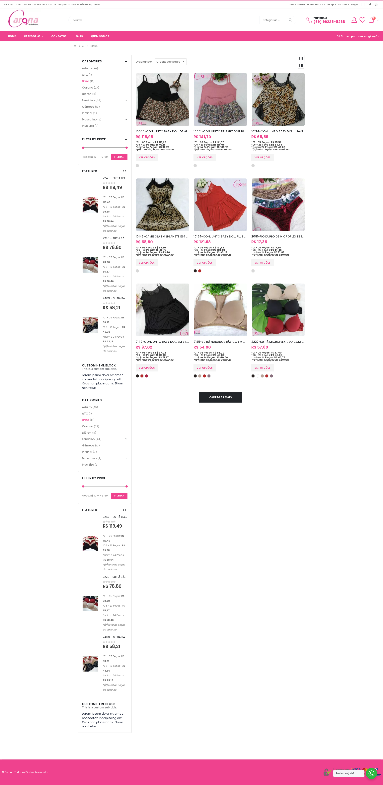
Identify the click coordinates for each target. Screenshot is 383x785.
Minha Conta (296, 4)
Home (12, 36)
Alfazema (209, 376)
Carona (87, 88)
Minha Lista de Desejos (321, 4)
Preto (195, 271)
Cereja (146, 376)
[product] (162, 99)
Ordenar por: (144, 62)
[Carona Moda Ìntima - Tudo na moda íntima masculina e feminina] (24, 19)
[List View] (301, 65)
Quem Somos (100, 36)
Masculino (89, 119)
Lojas (79, 36)
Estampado (137, 165)
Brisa (85, 81)
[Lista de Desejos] (362, 20)
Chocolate (199, 376)
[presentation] (123, 171)
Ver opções (147, 157)
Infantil (87, 113)
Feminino (88, 100)
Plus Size (88, 126)
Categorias (32, 36)
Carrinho (343, 4)
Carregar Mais (220, 397)
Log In (354, 4)
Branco (257, 376)
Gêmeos (88, 107)
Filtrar (119, 157)
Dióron (87, 94)
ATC (85, 75)
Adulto (87, 68)
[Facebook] (370, 4)
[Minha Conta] (354, 20)
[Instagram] (376, 4)
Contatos (58, 36)
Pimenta (199, 271)
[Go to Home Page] (75, 46)
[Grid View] (301, 58)
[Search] (290, 20)
